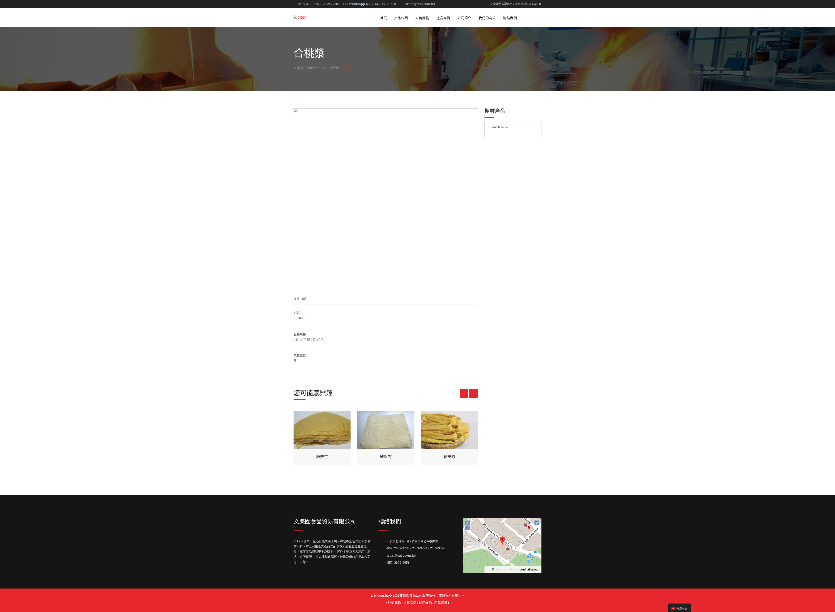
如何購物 (422, 17)
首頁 (383, 17)
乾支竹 (449, 456)
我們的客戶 (487, 17)
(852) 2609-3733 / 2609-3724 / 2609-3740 (416, 548)
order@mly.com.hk (420, 4)
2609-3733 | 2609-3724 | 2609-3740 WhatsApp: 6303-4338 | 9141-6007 (348, 4)
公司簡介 (464, 17)
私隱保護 (440, 602)
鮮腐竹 (386, 456)
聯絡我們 (510, 17)
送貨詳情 (443, 17)
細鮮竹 (322, 456)
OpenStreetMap (507, 569)
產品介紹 (401, 17)
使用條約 (425, 602)
